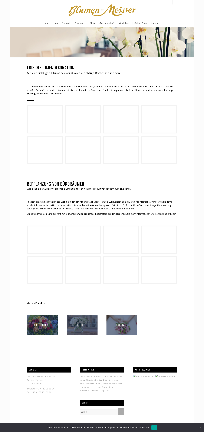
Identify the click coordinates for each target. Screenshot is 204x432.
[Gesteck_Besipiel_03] (160, 120)
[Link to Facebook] (166, 2)
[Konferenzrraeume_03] (46, 241)
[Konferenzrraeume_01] (122, 241)
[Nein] (200, 427)
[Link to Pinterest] (175, 2)
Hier (118, 213)
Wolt (101, 380)
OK (154, 427)
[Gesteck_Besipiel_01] (84, 120)
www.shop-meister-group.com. (95, 390)
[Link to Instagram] (170, 2)
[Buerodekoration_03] (160, 241)
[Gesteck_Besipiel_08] (160, 151)
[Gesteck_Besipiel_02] (122, 120)
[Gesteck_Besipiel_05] (84, 151)
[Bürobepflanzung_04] (160, 271)
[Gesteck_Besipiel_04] (46, 151)
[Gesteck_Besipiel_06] (122, 151)
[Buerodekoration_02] (46, 120)
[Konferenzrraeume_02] (84, 241)
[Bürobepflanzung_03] (122, 271)
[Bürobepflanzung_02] (84, 271)
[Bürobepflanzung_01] (46, 271)
